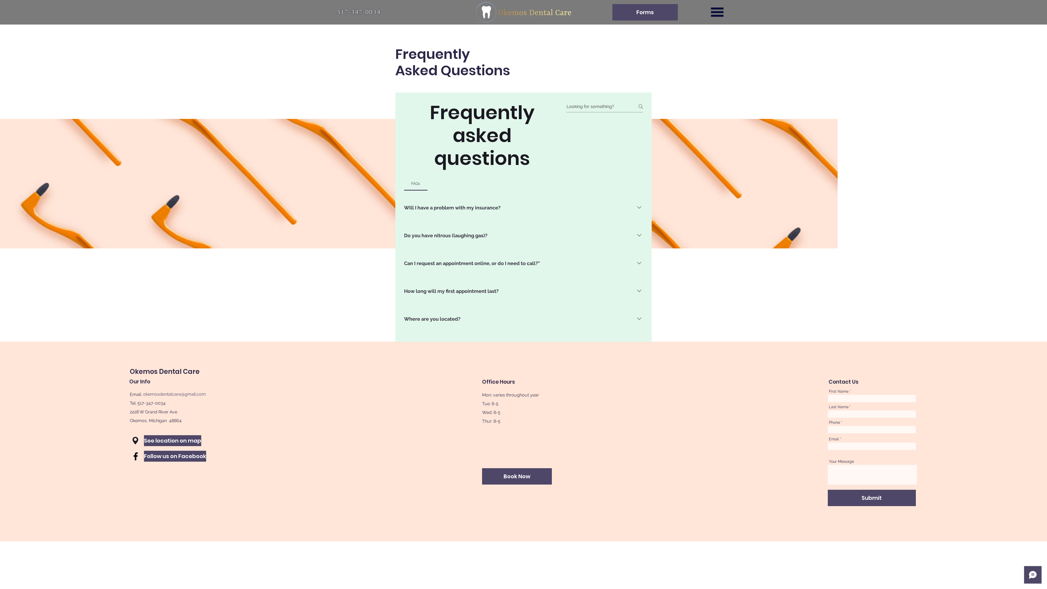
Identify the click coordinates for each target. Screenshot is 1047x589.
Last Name (839, 407)
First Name (839, 391)
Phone (834, 422)
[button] (717, 12)
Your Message (841, 461)
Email (834, 439)
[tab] (416, 183)
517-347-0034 (151, 403)
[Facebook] (135, 456)
